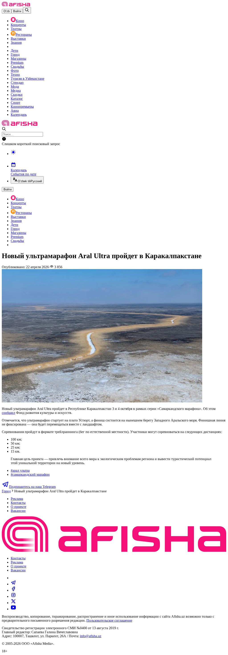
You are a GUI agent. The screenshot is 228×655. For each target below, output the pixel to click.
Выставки (18, 38)
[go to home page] (16, 5)
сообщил (8, 413)
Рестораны (24, 34)
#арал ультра (20, 470)
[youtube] (13, 609)
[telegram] (13, 584)
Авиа (15, 110)
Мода (15, 86)
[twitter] (13, 603)
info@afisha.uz (90, 636)
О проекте (18, 507)
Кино (20, 21)
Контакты (18, 503)
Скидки (16, 94)
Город (15, 54)
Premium (17, 62)
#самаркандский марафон (30, 474)
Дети (14, 50)
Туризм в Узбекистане (27, 78)
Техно (15, 74)
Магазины (18, 58)
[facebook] (13, 590)
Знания (16, 42)
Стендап (17, 82)
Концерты (18, 25)
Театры (16, 29)
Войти (17, 11)
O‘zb (7, 11)
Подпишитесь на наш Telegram (32, 487)
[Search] (27, 10)
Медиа (16, 90)
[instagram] (13, 596)
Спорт (15, 102)
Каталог (17, 98)
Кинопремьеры (22, 106)
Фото (15, 70)
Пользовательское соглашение (109, 620)
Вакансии (18, 511)
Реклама (17, 499)
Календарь (19, 114)
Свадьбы (17, 66)
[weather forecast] (118, 157)
